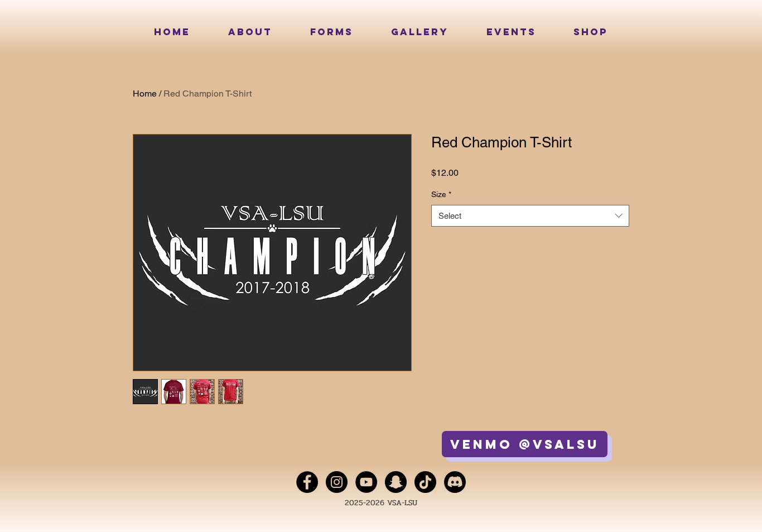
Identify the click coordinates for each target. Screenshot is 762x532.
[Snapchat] (396, 482)
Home (145, 93)
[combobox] (530, 216)
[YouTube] (366, 482)
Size (441, 194)
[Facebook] (307, 482)
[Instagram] (337, 482)
